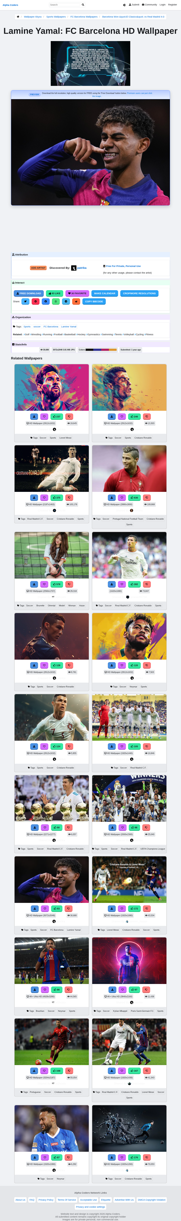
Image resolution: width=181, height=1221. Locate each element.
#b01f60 (105, 350)
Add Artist (38, 268)
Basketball (69, 334)
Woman (72, 605)
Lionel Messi (65, 438)
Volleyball (128, 334)
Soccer (43, 438)
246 (135, 416)
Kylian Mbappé (120, 1011)
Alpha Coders (10, 5)
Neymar (133, 687)
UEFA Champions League (152, 849)
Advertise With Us (124, 1200)
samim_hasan (138, 921)
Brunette (40, 605)
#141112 (89, 350)
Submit (135, 4)
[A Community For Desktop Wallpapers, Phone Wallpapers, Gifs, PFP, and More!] (18, 16)
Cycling (139, 334)
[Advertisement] (90, 228)
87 (58, 1157)
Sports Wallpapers (56, 16)
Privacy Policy (46, 1200)
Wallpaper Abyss (33, 16)
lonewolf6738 (138, 596)
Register (172, 4)
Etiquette (106, 1200)
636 (135, 497)
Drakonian (138, 1083)
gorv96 (61, 510)
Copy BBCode (94, 301)
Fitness (148, 334)
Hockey (81, 334)
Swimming (107, 334)
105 (135, 746)
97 (135, 989)
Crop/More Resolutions (139, 293)
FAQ (32, 1200)
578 (58, 584)
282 (135, 584)
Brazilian (40, 1011)
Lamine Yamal (68, 326)
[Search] (83, 4)
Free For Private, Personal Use (123, 266)
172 (135, 908)
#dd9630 (113, 350)
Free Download (30, 293)
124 (58, 746)
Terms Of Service (67, 1200)
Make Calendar (104, 293)
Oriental (51, 605)
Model (62, 605)
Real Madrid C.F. (35, 519)
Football (58, 334)
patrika (82, 267)
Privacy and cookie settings (90, 1207)
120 (135, 665)
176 (135, 1157)
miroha (138, 510)
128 (58, 665)
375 (58, 497)
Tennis (118, 334)
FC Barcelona (51, 326)
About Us (20, 1200)
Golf (27, 334)
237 (58, 416)
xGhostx (61, 596)
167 (135, 1070)
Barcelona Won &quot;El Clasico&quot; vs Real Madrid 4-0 (133, 16)
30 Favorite (78, 293)
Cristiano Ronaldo (143, 438)
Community (150, 4)
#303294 (97, 350)
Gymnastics (93, 334)
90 (58, 827)
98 (135, 827)
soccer (37, 326)
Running (47, 334)
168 (58, 1070)
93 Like (55, 293)
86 (58, 989)
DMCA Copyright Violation (151, 1200)
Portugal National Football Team (128, 519)
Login (162, 4)
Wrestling (36, 334)
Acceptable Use (88, 1200)
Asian (82, 605)
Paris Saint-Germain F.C (142, 1011)
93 (58, 908)
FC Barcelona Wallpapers (84, 16)
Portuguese (35, 1092)
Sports (27, 326)
